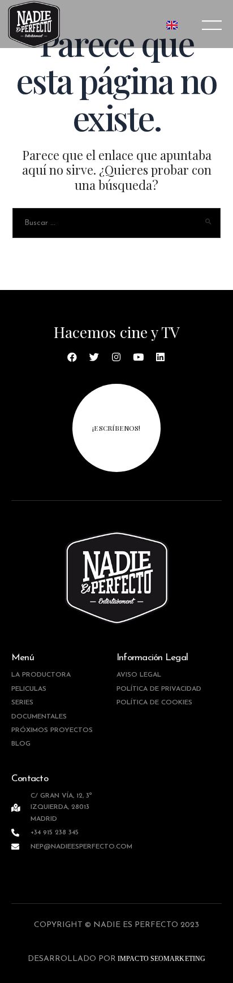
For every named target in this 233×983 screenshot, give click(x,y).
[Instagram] (116, 357)
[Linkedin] (160, 357)
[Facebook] (72, 357)
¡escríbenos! (116, 427)
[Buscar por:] (116, 221)
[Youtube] (138, 357)
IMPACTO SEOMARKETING (160, 959)
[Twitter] (94, 357)
